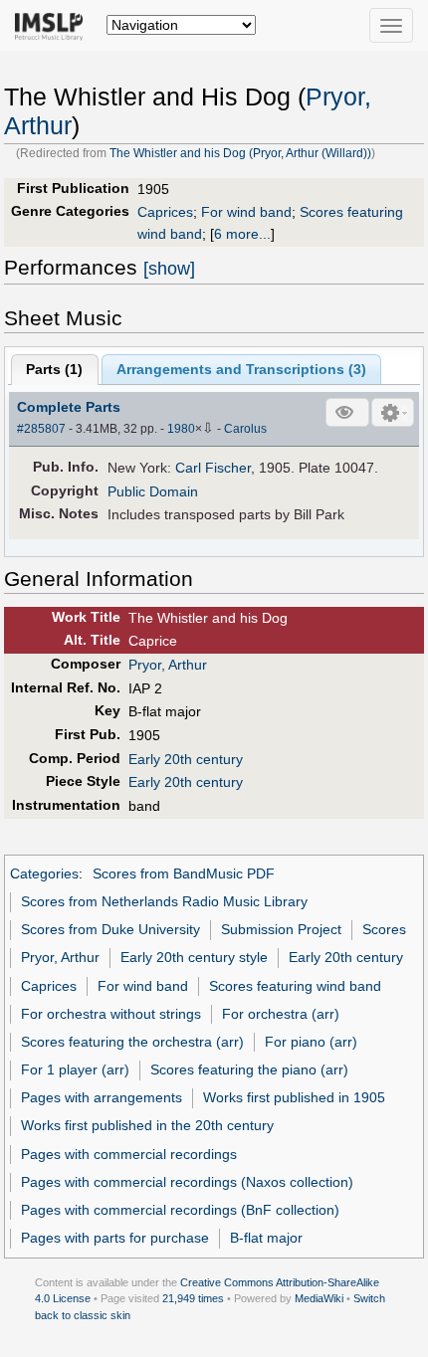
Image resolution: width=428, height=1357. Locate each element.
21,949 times (193, 1298)
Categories (44, 873)
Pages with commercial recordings (129, 1154)
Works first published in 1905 (294, 1097)
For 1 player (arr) (75, 1069)
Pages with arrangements (101, 1097)
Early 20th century (185, 759)
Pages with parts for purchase (115, 1238)
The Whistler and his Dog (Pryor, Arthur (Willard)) (240, 153)
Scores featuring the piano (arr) (249, 1069)
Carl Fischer (213, 468)
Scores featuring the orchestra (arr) (132, 1042)
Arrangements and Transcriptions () (241, 369)
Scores (384, 929)
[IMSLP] (53, 25)
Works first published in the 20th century (147, 1125)
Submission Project (281, 929)
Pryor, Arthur (167, 665)
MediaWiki (319, 1298)
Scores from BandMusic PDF (184, 873)
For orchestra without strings (111, 1014)
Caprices (165, 212)
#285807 (41, 429)
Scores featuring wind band (295, 986)
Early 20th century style (194, 957)
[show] (169, 269)
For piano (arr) (311, 1042)
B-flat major (266, 1238)
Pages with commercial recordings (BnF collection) (180, 1210)
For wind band (246, 212)
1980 (181, 429)
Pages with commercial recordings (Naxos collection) (187, 1182)
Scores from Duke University (110, 929)
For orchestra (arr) (280, 1014)
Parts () (54, 369)
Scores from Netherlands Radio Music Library (164, 901)
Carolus (245, 429)
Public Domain (152, 491)
